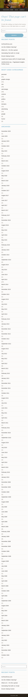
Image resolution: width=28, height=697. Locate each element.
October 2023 (5, 146)
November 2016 (6, 220)
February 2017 (5, 215)
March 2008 (4, 586)
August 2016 (5, 225)
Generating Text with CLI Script (10, 53)
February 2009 (5, 531)
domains (3, 104)
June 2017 (4, 200)
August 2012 (5, 348)
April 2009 (4, 521)
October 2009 (5, 492)
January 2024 (5, 141)
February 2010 (5, 472)
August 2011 (5, 398)
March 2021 (4, 161)
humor (3, 119)
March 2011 (4, 423)
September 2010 (6, 437)
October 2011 (5, 393)
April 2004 (4, 615)
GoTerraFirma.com (6, 44)
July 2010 (4, 447)
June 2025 (4, 136)
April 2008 (4, 581)
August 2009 (5, 502)
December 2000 (6, 650)
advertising (4, 109)
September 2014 (6, 259)
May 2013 (4, 309)
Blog (16, 9)
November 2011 (6, 388)
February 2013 (5, 319)
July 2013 (4, 304)
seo (2, 84)
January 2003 (5, 635)
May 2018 (4, 175)
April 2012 (4, 363)
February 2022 (5, 156)
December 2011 (6, 383)
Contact (22, 9)
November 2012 (6, 334)
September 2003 (6, 630)
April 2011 (4, 418)
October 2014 (5, 254)
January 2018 (5, 185)
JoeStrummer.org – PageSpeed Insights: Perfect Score (13, 63)
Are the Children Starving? (9, 47)
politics (3, 99)
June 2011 (4, 408)
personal (3, 74)
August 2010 (5, 442)
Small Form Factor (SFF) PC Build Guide (13, 59)
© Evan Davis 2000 (14, 695)
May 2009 (4, 516)
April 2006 (4, 596)
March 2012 (4, 368)
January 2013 (5, 324)
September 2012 (6, 343)
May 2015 (4, 240)
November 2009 (6, 487)
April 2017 (4, 205)
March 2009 (4, 526)
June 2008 (4, 571)
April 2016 (4, 235)
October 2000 (5, 655)
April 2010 (4, 462)
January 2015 (5, 250)
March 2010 (4, 467)
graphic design (5, 79)
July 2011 (4, 403)
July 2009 (4, 507)
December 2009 (6, 482)
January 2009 (5, 536)
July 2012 (4, 353)
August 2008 (5, 561)
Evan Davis (14, 3)
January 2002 (5, 645)
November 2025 (6, 131)
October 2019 (5, 166)
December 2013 (6, 289)
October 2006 (5, 591)
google (3, 114)
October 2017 (5, 190)
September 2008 (6, 556)
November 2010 (6, 432)
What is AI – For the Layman (9, 50)
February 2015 (5, 245)
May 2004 (4, 610)
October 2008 (5, 551)
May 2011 (4, 413)
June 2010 (4, 452)
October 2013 (5, 294)
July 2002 (4, 640)
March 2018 (4, 180)
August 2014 (5, 264)
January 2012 (5, 378)
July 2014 (4, 269)
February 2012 (5, 373)
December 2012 (6, 329)
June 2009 (4, 511)
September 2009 (6, 497)
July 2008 (4, 566)
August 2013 (5, 299)
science (3, 94)
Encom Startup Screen (7, 56)
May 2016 (4, 230)
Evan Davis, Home (8, 9)
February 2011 (5, 427)
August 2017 (5, 195)
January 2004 (5, 625)
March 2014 (4, 284)
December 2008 (6, 541)
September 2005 (6, 600)
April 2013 (4, 314)
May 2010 (4, 457)
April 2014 (4, 279)
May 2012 (4, 358)
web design (4, 89)
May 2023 (4, 151)
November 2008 (6, 546)
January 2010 (5, 477)
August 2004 (5, 605)
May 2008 (4, 576)
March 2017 (4, 210)
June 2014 (4, 274)
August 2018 (5, 170)
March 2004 (4, 620)
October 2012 (5, 339)
